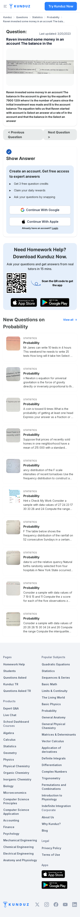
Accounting (11, 820)
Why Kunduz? (51, 824)
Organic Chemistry (16, 772)
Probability (53, 17)
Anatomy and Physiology (20, 860)
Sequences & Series (56, 677)
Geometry (10, 753)
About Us (48, 817)
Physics (8, 759)
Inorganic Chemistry (17, 779)
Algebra (8, 733)
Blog (45, 830)
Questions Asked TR (17, 690)
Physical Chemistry (16, 766)
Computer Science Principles (16, 801)
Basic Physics (51, 704)
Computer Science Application (16, 811)
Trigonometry (51, 778)
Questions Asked (14, 677)
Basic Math (49, 684)
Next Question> (59, 134)
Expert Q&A (11, 708)
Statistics (37, 17)
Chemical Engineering (18, 847)
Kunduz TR (10, 684)
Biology (8, 786)
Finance (8, 827)
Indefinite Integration (56, 806)
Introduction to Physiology (52, 797)
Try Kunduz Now (60, 6)
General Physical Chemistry (53, 726)
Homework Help (14, 664)
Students (9, 671)
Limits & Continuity (54, 690)
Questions (22, 17)
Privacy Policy (51, 848)
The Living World (53, 697)
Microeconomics (14, 792)
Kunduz (7, 17)
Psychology (11, 833)
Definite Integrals (54, 758)
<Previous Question (16, 134)
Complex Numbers (54, 771)
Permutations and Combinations (54, 786)
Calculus (9, 739)
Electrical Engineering (18, 853)
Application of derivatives (51, 749)
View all (68, 319)
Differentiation (52, 765)
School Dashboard (16, 721)
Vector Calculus (53, 741)
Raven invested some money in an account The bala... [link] (34, 21)
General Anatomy (53, 717)
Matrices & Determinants (59, 734)
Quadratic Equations (56, 664)
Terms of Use (51, 854)
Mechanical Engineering (20, 840)
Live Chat (9, 715)
